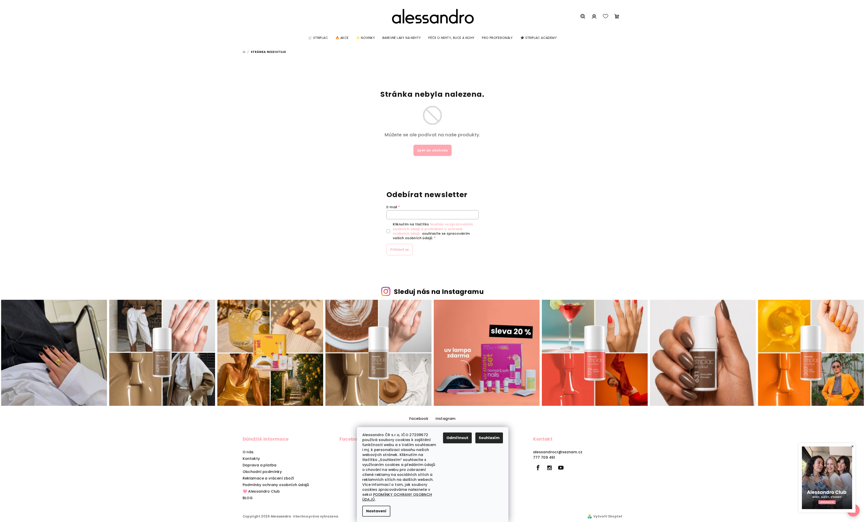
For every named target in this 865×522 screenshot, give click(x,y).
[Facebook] (538, 468)
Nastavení (376, 511)
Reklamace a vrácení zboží (268, 478)
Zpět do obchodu (432, 150)
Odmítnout (457, 437)
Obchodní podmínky (262, 471)
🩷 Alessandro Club (261, 491)
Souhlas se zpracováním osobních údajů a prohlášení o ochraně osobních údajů (433, 229)
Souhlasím (489, 437)
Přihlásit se (399, 249)
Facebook (418, 418)
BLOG (248, 498)
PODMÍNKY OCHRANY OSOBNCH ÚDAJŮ (397, 497)
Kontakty (251, 458)
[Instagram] (549, 468)
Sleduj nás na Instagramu (439, 291)
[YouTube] (561, 468)
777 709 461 (544, 457)
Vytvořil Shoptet (607, 516)
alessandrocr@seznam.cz (558, 452)
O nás (248, 452)
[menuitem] (318, 38)
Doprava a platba (260, 465)
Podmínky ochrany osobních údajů (276, 484)
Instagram (446, 418)
